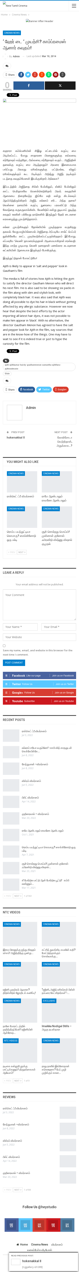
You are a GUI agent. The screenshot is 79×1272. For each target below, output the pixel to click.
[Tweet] (60, 85)
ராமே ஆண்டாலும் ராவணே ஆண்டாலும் (43, 830)
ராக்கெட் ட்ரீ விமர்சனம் (34, 731)
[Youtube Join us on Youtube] (53, 1225)
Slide (7, 374)
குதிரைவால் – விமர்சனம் (35, 814)
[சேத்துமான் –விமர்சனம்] (11, 769)
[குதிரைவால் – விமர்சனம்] (11, 818)
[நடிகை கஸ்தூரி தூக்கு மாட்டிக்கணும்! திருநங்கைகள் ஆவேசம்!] (20, 1050)
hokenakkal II (16, 437)
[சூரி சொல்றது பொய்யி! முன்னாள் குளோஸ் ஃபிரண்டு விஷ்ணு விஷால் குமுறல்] (57, 517)
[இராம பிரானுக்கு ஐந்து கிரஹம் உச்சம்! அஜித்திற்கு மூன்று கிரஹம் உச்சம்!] (20, 934)
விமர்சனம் (57, 1244)
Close (76, 1254)
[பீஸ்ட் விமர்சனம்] (11, 802)
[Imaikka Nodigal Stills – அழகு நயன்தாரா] (59, 1010)
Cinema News (12, 33)
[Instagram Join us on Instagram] (67, 1225)
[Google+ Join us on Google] (40, 1225)
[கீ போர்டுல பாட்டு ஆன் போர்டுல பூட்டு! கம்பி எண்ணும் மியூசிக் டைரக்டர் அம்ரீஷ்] (11, 885)
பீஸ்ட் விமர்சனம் (30, 797)
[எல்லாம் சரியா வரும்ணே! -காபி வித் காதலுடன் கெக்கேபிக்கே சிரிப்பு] (11, 752)
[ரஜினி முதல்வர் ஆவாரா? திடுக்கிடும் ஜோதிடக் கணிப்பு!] (20, 974)
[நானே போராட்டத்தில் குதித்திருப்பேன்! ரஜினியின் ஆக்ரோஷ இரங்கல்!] (20, 1010)
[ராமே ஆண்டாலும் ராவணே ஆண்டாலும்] (57, 482)
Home (24, 1244)
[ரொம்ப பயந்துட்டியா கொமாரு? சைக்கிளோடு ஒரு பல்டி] (22, 517)
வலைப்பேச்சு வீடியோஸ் (39, 1249)
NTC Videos (10, 1040)
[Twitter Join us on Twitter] (26, 1225)
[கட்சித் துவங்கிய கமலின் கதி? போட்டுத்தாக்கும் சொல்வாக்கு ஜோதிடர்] (59, 934)
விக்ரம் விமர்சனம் (31, 780)
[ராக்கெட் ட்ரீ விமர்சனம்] (22, 482)
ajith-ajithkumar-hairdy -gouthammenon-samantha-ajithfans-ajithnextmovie (33, 367)
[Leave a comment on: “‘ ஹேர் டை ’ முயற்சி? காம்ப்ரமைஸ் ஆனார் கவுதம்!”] (7, 66)
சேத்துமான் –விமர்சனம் (35, 764)
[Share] (28, 85)
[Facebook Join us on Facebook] (12, 1225)
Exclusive (49, 1000)
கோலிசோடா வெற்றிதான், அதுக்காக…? (64, 441)
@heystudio (47, 1207)
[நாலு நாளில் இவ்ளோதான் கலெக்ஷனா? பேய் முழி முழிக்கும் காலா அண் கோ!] (59, 1050)
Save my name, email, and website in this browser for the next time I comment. (37, 652)
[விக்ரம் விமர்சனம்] (11, 785)
